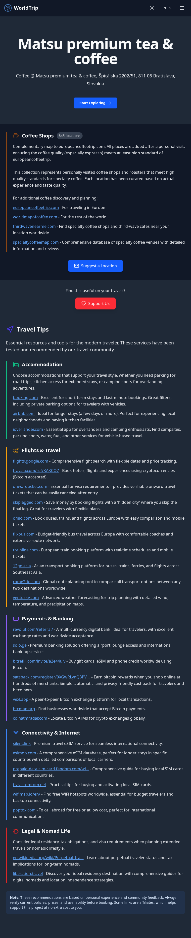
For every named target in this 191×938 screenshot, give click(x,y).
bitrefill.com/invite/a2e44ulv (39, 661)
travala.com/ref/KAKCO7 (36, 470)
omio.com (22, 518)
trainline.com (25, 550)
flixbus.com (24, 534)
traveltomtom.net (29, 784)
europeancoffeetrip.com (36, 207)
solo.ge (20, 645)
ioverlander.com (28, 429)
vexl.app (20, 699)
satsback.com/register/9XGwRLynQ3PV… (51, 677)
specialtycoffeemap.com (36, 242)
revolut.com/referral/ (33, 629)
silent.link (22, 743)
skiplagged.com (28, 502)
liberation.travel (28, 873)
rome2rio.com (26, 581)
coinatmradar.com (30, 718)
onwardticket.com (30, 486)
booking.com (25, 397)
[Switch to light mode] (151, 7)
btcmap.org (24, 708)
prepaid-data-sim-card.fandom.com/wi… (51, 768)
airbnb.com (24, 413)
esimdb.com (24, 753)
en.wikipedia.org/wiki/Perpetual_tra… (48, 857)
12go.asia (22, 566)
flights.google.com (30, 461)
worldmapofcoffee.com (35, 217)
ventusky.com (26, 597)
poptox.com (24, 810)
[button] (95, 70)
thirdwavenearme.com (34, 226)
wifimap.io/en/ (26, 794)
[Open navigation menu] (182, 8)
